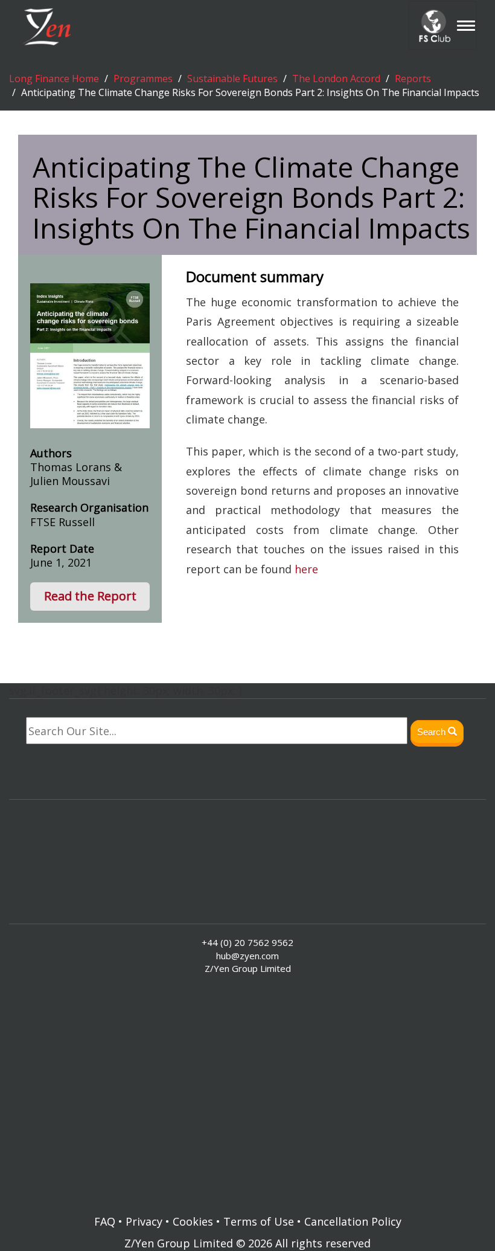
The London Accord (336, 78)
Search (432, 732)
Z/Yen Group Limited (178, 1243)
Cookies (193, 1221)
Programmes (143, 78)
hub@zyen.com (247, 956)
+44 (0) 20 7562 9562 (247, 942)
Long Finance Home (54, 78)
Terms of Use (258, 1221)
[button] (90, 596)
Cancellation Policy (352, 1221)
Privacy (144, 1221)
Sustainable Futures (232, 78)
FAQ (104, 1221)
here (306, 569)
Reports (413, 78)
